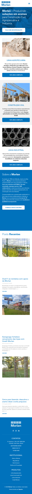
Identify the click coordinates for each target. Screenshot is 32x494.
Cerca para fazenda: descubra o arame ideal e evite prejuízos (15, 400)
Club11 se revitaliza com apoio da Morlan (15, 280)
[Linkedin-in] (19, 431)
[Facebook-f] (13, 431)
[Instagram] (16, 431)
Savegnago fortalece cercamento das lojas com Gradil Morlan (13, 339)
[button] (29, 3)
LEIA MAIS (4, 291)
